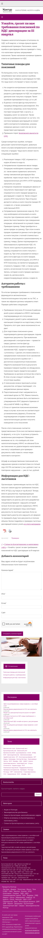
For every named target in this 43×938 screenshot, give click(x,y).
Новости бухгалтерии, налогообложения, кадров (22, 815)
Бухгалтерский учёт (9, 750)
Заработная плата (9, 757)
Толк (34, 889)
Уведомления (11, 774)
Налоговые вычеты (9, 763)
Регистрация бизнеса (27, 902)
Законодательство (13, 755)
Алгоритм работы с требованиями (14, 675)
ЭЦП (24, 895)
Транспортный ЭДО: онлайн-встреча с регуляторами (20, 721)
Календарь (12, 759)
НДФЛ (25, 761)
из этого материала (32, 524)
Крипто (5, 899)
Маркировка (20, 897)
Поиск (38, 794)
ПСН (23, 765)
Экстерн (6, 889)
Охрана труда (16, 765)
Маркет (6, 897)
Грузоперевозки (21, 753)
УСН (4, 774)
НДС (20, 761)
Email (4, 603)
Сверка (21, 906)
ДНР (37, 902)
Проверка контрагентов (11, 770)
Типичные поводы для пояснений (14, 672)
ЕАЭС (29, 753)
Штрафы (24, 774)
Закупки (17, 891)
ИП (17, 757)
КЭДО (5, 891)
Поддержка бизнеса (26, 767)
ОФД (36, 895)
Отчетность (7, 765)
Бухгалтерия (28, 903)
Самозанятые (18, 772)
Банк (16, 902)
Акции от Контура (10, 810)
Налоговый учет (22, 763)
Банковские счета (9, 748)
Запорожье (18, 903)
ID (34, 897)
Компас (24, 891)
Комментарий (7, 570)
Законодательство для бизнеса (15, 812)
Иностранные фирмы (26, 757)
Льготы (5, 761)
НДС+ (27, 893)
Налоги (30, 761)
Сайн (10, 891)
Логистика (21, 889)
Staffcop (29, 897)
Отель (12, 899)
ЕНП (4, 755)
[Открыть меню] (2, 4)
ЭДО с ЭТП (27, 899)
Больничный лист (21, 748)
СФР (11, 772)
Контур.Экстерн (21, 759)
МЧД (30, 891)
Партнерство (8, 902)
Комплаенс (7, 893)
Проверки (15, 538)
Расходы (30, 770)
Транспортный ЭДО (10, 906)
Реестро (18, 899)
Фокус (29, 889)
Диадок (13, 889)
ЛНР (4, 903)
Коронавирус (32, 759)
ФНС (18, 774)
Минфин (15, 761)
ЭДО (28, 774)
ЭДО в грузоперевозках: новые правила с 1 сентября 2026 (20, 835)
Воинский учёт (22, 750)
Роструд (6, 772)
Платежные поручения (10, 767)
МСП (10, 761)
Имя (3, 594)
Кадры (5, 759)
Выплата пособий (9, 753)
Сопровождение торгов (12, 895)
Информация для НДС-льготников (14, 677)
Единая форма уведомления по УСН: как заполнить (20, 709)
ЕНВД (34, 753)
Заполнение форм (26, 755)
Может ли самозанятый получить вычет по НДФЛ (19, 712)
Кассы (12, 897)
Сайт (3, 613)
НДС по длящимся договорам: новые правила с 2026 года (20, 849)
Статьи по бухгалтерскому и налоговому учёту (21, 823)
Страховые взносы (29, 772)
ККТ (35, 757)
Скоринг (16, 893)
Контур (5, 908)
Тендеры (30, 895)
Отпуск (30, 763)
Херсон (10, 903)
